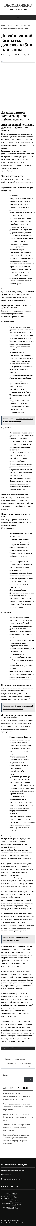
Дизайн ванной (14, 1048)
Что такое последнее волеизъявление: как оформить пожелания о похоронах (16, 1096)
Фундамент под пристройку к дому (19, 1064)
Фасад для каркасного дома (16, 1059)
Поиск (5, 1075)
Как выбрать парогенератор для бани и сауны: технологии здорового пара (18, 1117)
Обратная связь (6, 1175)
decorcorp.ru (18, 5)
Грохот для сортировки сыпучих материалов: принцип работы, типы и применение (18, 1107)
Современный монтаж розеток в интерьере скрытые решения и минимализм (16, 1127)
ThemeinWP (19, 1223)
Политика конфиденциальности (11, 1179)
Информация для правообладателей (13, 1171)
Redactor (29, 55)
